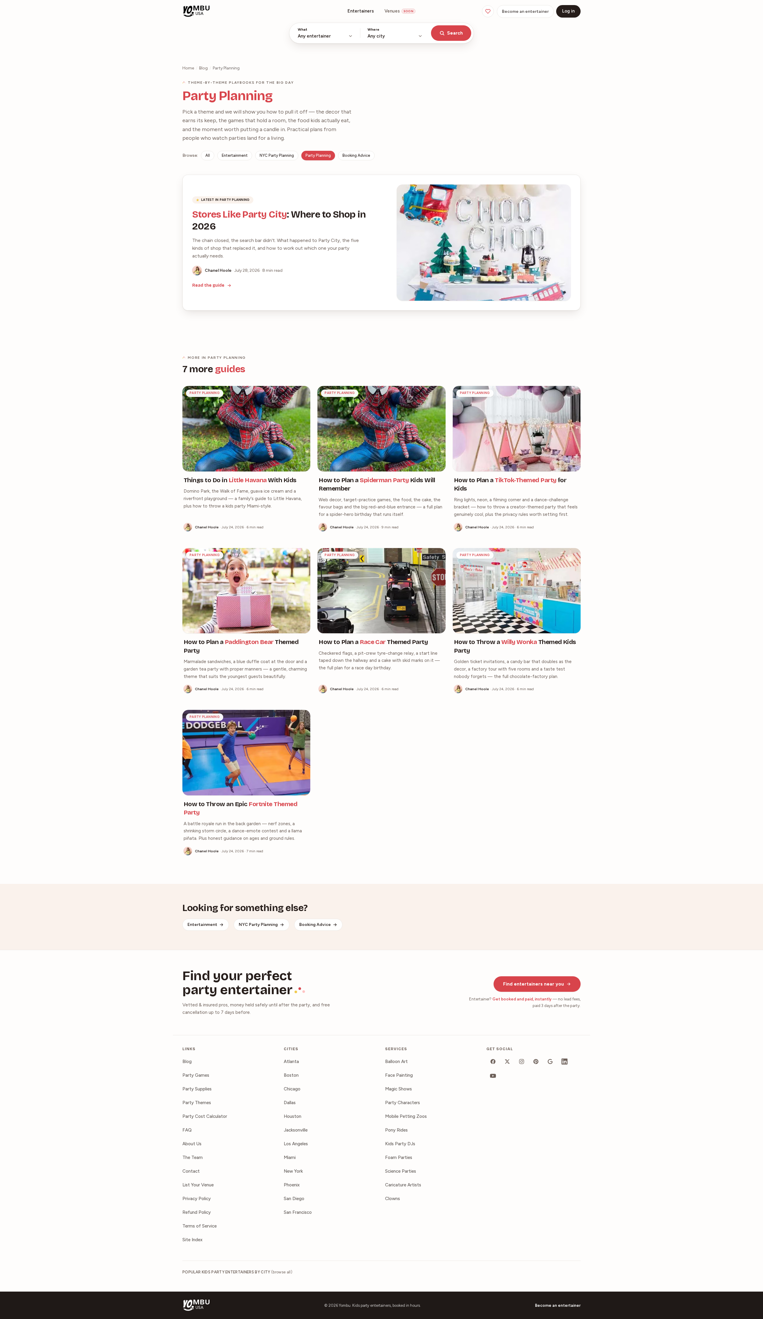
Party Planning (318, 155)
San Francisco (298, 1212)
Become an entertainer (525, 11)
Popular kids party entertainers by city (237, 1272)
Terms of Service (199, 1226)
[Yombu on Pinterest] (535, 1061)
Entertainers (361, 11)
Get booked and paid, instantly (522, 999)
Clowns (392, 1198)
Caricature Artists (403, 1185)
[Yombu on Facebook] (493, 1061)
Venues (398, 11)
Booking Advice (356, 155)
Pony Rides (396, 1130)
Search (455, 33)
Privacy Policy (196, 1198)
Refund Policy (196, 1212)
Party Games (195, 1075)
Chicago (292, 1089)
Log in (568, 11)
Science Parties (400, 1171)
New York (293, 1171)
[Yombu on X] (507, 1061)
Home (188, 68)
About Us (191, 1143)
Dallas (290, 1102)
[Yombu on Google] (550, 1061)
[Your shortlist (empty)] (487, 11)
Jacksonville (296, 1130)
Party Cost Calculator (204, 1116)
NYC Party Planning (277, 155)
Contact (191, 1171)
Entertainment (235, 155)
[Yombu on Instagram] (521, 1061)
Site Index (192, 1239)
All (207, 155)
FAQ (187, 1130)
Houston (292, 1116)
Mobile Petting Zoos (406, 1116)
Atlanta (291, 1061)
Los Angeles (296, 1143)
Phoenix (292, 1185)
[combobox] (325, 33)
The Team (192, 1157)
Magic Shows (398, 1089)
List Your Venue (198, 1185)
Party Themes (196, 1102)
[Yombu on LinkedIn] (564, 1061)
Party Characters (402, 1102)
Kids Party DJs (400, 1143)
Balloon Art (396, 1061)
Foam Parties (398, 1157)
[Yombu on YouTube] (493, 1075)
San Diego (294, 1198)
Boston (291, 1075)
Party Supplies (197, 1089)
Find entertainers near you (533, 984)
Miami (290, 1157)
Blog (203, 68)
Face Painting (399, 1075)
